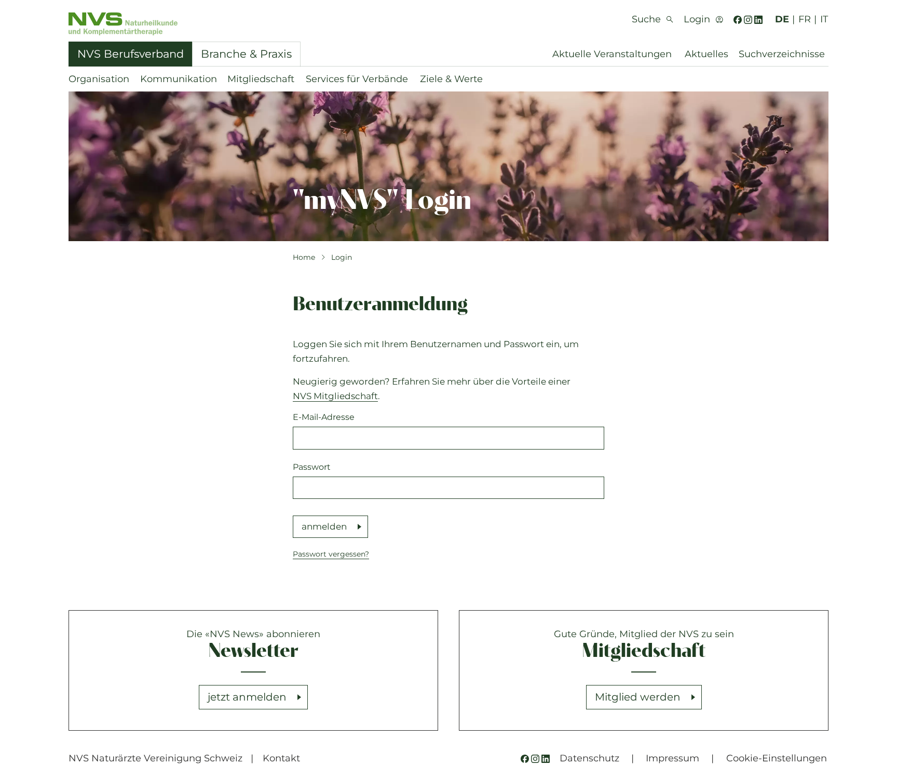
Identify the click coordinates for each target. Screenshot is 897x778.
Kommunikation (178, 79)
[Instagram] (748, 20)
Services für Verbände (357, 79)
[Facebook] (737, 20)
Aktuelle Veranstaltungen (612, 54)
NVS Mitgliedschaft (335, 396)
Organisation (99, 79)
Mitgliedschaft (260, 79)
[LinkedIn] (758, 20)
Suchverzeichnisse (782, 54)
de (782, 19)
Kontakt (281, 758)
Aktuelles (706, 54)
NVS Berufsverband (130, 53)
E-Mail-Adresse (324, 417)
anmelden (324, 526)
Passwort (312, 467)
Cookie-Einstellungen (776, 758)
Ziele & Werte (451, 79)
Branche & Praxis (246, 53)
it (824, 19)
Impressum (672, 758)
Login (341, 257)
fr (804, 19)
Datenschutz (589, 758)
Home (304, 257)
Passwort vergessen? (331, 554)
